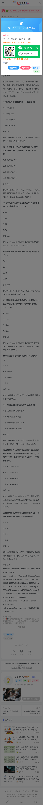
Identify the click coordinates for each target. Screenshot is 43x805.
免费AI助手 (13, 67)
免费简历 (25, 67)
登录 (36, 71)
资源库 (35, 67)
